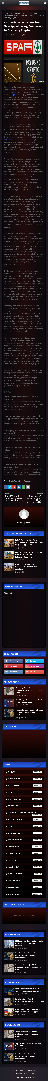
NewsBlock (30, 1078)
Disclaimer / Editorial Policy (24, 1074)
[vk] (13, 672)
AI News (22, 772)
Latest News (22, 846)
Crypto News (22, 806)
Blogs (22, 792)
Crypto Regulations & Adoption (21, 13)
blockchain (8, 139)
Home (6, 13)
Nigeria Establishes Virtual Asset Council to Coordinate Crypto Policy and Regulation (28, 554)
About (22, 1071)
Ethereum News (22, 833)
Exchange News (22, 840)
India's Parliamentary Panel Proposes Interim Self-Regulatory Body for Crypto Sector (29, 542)
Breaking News (22, 799)
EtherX (8, 35)
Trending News (22, 894)
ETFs (22, 826)
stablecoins (22, 887)
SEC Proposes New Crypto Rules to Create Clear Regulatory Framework (29, 943)
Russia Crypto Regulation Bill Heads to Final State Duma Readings (27, 566)
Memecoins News (22, 874)
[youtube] (34, 672)
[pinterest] (13, 666)
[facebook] (13, 661)
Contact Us (31, 1071)
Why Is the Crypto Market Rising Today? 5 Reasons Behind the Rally (29, 990)
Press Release (22, 880)
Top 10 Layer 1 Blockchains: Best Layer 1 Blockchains (29, 701)
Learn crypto (22, 853)
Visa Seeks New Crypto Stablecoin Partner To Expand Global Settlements (29, 712)
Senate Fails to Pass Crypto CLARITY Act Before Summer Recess (29, 1000)
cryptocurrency (17, 94)
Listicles (22, 860)
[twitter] (34, 661)
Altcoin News (22, 779)
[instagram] (34, 666)
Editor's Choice (22, 819)
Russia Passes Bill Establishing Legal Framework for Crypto (27, 1010)
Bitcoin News (22, 785)
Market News (22, 867)
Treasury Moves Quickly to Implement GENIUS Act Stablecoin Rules (30, 690)
